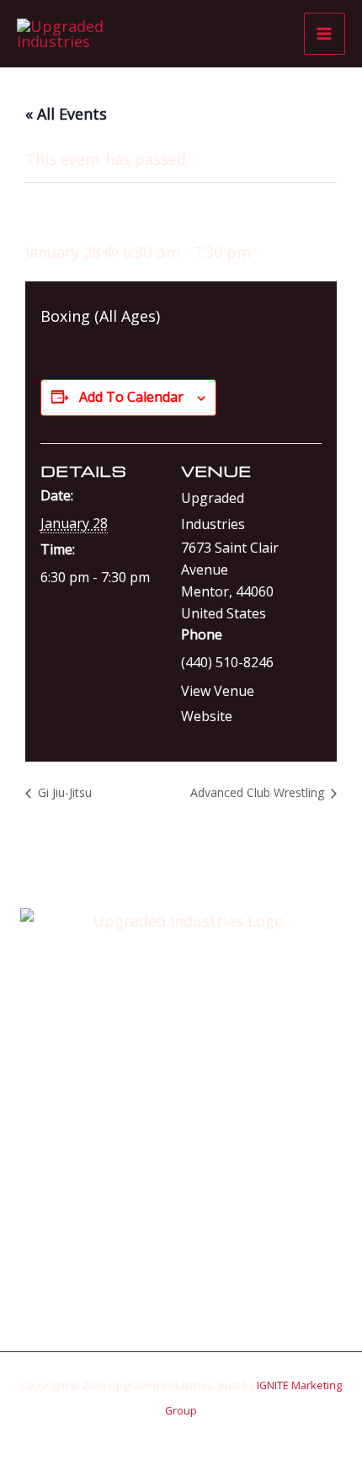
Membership (181, 1193)
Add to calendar (131, 397)
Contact (181, 1244)
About (181, 1117)
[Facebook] (143, 1289)
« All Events (66, 114)
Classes (181, 1167)
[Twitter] (168, 1289)
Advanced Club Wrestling (258, 792)
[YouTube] (218, 1289)
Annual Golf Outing (181, 1142)
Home (181, 1091)
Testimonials (181, 1219)
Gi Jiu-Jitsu (63, 792)
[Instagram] (193, 1289)
